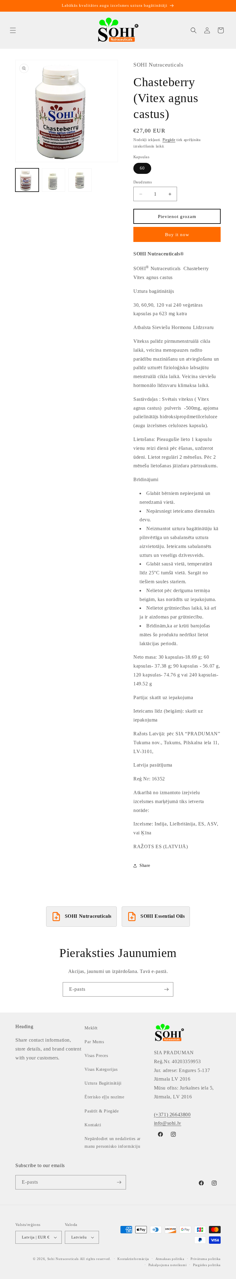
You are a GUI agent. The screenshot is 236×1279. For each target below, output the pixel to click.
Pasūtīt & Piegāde (102, 1111)
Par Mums (94, 1042)
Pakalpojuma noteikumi (167, 1265)
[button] (13, 30)
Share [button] (145, 865)
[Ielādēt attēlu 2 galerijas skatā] (53, 180)
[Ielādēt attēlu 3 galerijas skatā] (80, 180)
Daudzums (142, 182)
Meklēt (91, 1028)
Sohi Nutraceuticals (63, 1259)
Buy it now (177, 234)
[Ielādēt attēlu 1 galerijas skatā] (27, 180)
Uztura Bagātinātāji (103, 1083)
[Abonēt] (166, 989)
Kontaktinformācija (133, 1259)
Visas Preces (96, 1055)
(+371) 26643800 (172, 1114)
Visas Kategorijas (101, 1069)
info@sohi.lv (167, 1123)
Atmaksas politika (169, 1259)
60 (142, 168)
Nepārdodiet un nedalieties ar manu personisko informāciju (112, 1142)
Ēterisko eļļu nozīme (104, 1097)
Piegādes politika (207, 1265)
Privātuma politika (206, 1259)
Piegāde (169, 140)
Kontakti (93, 1125)
